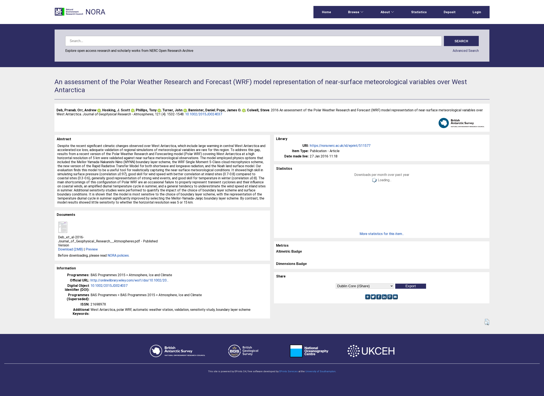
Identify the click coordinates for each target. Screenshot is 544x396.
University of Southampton (320, 371)
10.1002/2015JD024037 (203, 114)
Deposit (450, 12)
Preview (92, 249)
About (385, 12)
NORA (95, 12)
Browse (353, 12)
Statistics (419, 12)
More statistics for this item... (382, 234)
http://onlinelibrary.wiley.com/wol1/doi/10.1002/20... (130, 280)
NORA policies (118, 255)
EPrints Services (288, 371)
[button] (486, 322)
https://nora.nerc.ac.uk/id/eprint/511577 (340, 146)
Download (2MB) (70, 249)
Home (326, 12)
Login (477, 12)
